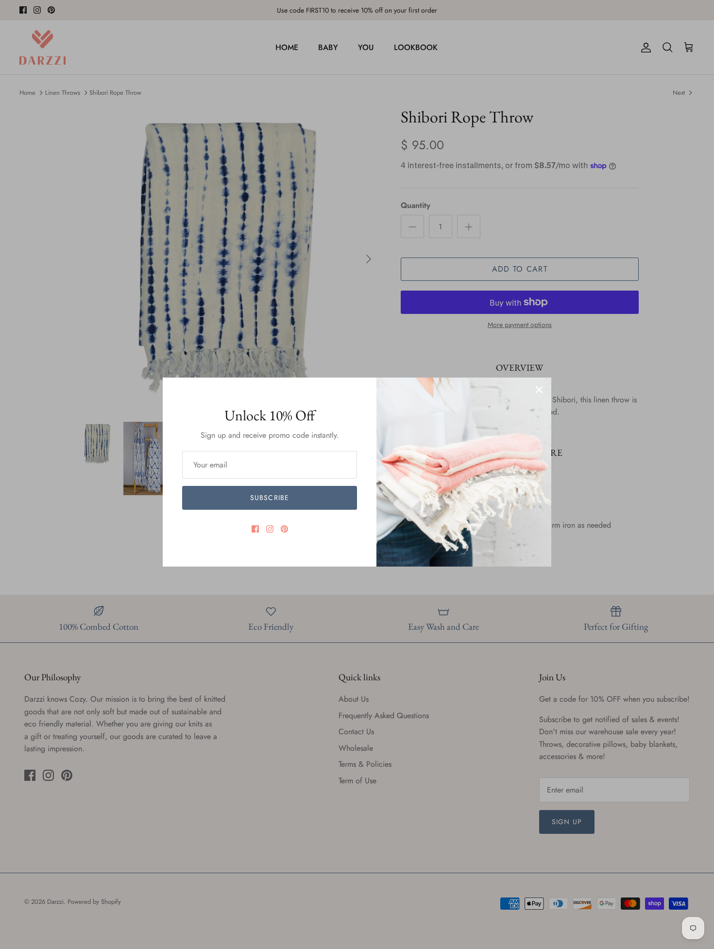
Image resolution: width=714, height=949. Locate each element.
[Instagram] (269, 529)
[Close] (539, 389)
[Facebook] (255, 529)
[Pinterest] (284, 529)
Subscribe (269, 497)
